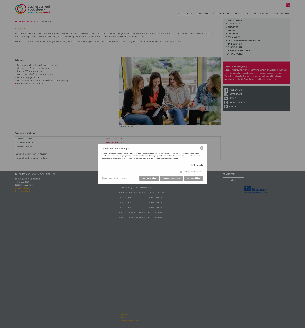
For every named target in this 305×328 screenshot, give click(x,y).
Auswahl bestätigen (171, 178)
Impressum (124, 178)
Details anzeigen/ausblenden (193, 172)
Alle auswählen (193, 178)
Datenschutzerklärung (110, 178)
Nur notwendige (149, 178)
